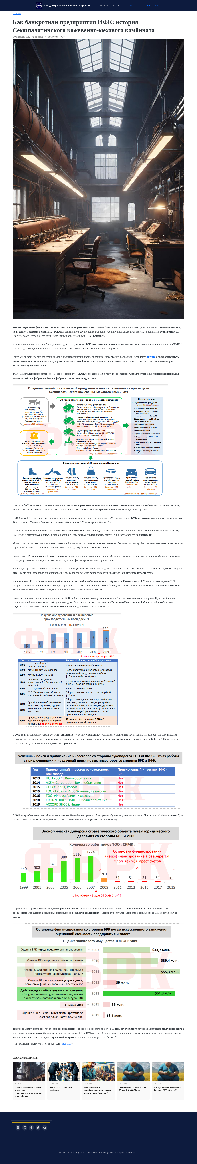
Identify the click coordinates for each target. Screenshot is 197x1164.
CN (157, 5)
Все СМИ (67, 1043)
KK (140, 5)
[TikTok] (38, 1128)
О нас (116, 5)
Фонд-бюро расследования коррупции (67, 5)
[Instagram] (24, 1128)
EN (149, 5)
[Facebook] (31, 1128)
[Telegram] (18, 1128)
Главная (104, 5)
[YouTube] (44, 1128)
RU (132, 5)
